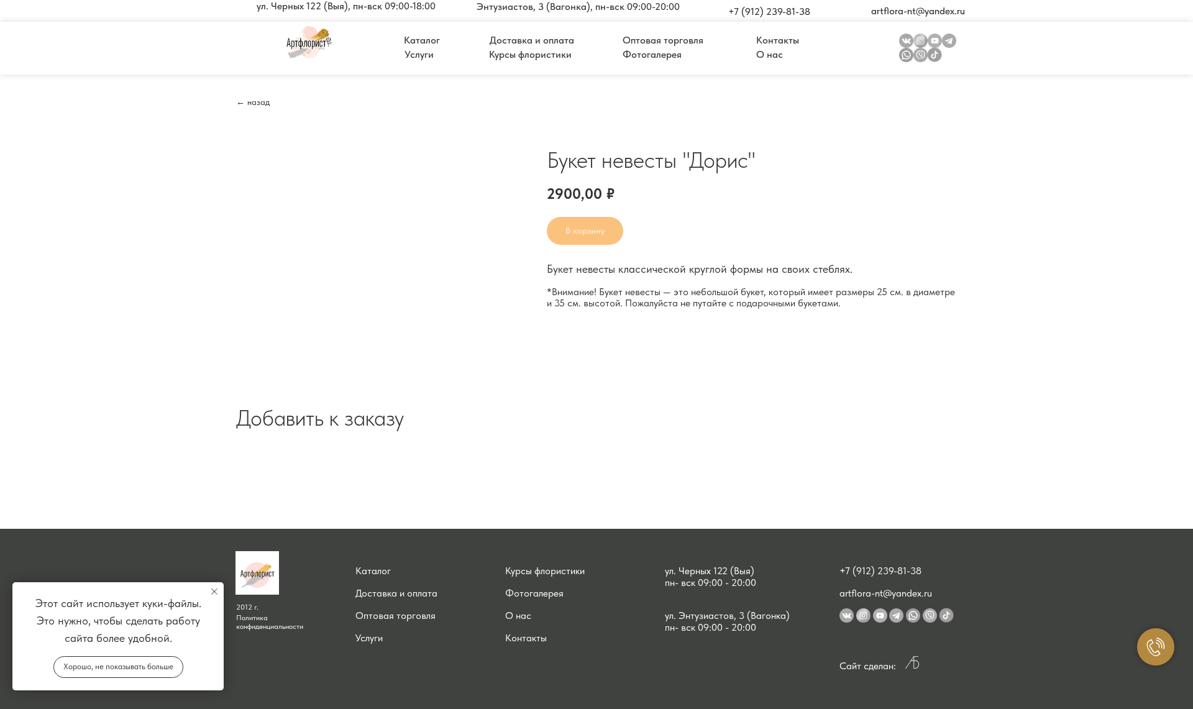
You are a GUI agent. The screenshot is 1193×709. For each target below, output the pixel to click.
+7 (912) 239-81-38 (880, 571)
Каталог (373, 571)
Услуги (369, 638)
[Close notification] (214, 591)
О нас (518, 615)
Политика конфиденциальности (269, 622)
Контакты (526, 638)
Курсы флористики (545, 571)
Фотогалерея (534, 593)
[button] (346, 6)
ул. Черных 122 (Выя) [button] (709, 571)
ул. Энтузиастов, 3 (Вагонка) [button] (727, 615)
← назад (253, 102)
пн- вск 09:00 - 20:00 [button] (710, 582)
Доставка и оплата (396, 593)
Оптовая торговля (395, 615)
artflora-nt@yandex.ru (885, 593)
